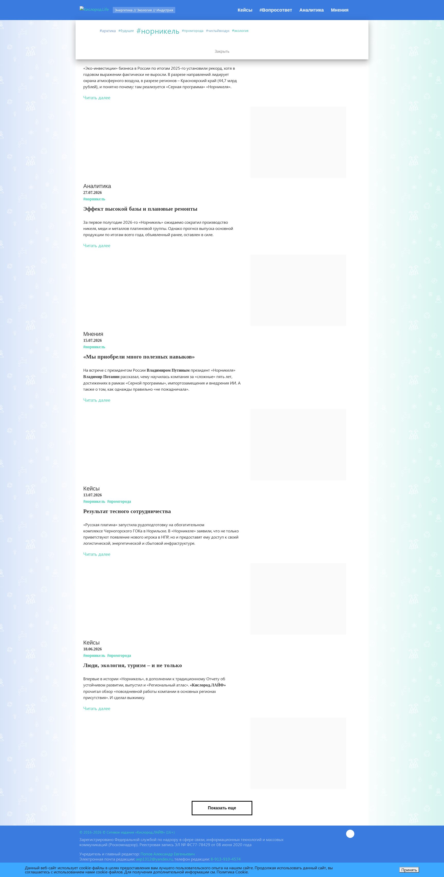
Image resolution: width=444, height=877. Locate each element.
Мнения (340, 10)
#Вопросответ (276, 10)
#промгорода (192, 30)
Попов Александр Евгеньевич (168, 853)
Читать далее (96, 97)
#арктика (108, 30)
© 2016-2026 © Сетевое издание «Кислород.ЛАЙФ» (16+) (127, 832)
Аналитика (311, 10)
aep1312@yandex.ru (154, 859)
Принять (409, 869)
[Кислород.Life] (94, 10)
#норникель (157, 31)
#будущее (126, 30)
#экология (240, 30)
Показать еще (222, 808)
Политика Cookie (232, 871)
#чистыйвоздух (217, 30)
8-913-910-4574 (226, 859)
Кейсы (245, 10)
